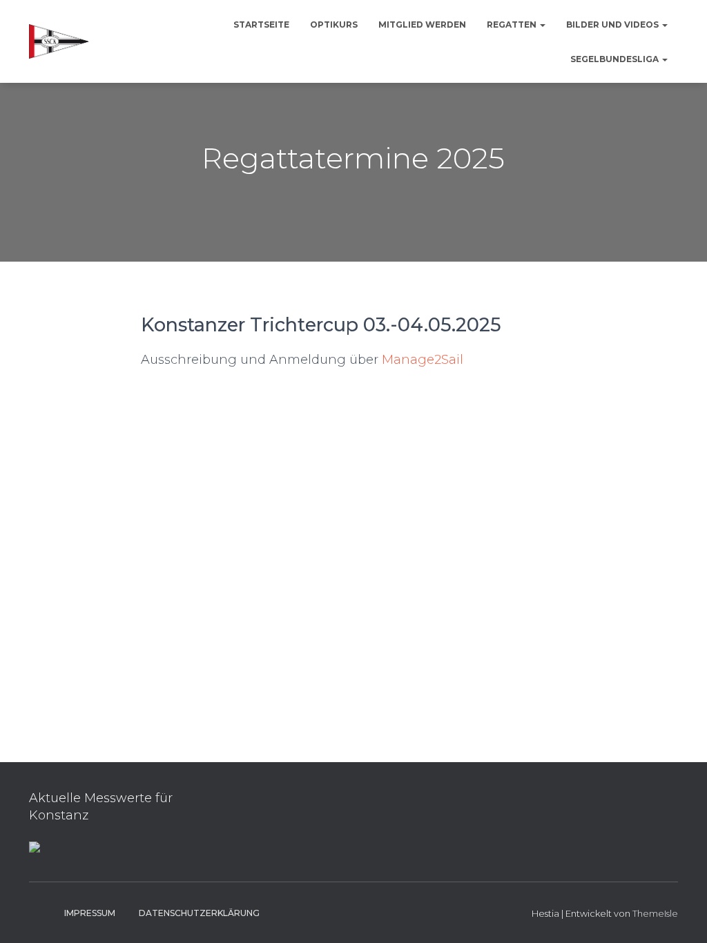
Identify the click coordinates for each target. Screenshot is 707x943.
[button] (542, 24)
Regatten (513, 24)
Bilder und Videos (613, 24)
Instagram (40, 913)
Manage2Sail (422, 359)
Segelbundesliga (615, 59)
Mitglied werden (422, 24)
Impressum (89, 913)
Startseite (261, 24)
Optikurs (334, 24)
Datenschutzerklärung (199, 913)
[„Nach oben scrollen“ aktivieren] (679, 915)
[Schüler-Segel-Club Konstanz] (59, 41)
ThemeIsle (655, 913)
